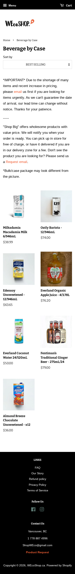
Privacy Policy (37, 484)
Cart (68, 5)
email (18, 92)
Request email (16, 162)
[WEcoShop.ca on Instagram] (42, 510)
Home (6, 40)
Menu (12, 5)
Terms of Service (37, 490)
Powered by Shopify (59, 565)
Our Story (37, 473)
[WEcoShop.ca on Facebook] (33, 510)
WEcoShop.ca (36, 565)
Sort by (7, 57)
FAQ (37, 467)
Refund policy (37, 479)
